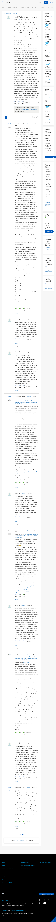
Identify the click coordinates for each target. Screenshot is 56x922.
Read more (49, 231)
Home (3, 7)
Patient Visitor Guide (25, 871)
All (51, 16)
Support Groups (12, 7)
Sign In (51, 2)
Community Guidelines (7, 874)
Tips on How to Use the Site (48, 249)
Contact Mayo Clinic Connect (8, 882)
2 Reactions (28, 386)
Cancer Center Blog (25, 862)
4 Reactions (29, 308)
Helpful (19, 103)
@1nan (28, 654)
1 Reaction (27, 102)
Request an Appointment (47, 894)
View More (21, 834)
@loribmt (29, 123)
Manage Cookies (20, 910)
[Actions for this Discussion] (38, 102)
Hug (23, 103)
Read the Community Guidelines (48, 204)
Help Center (50, 7)
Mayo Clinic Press (24, 868)
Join (46, 2)
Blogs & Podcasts (24, 7)
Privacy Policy (13, 910)
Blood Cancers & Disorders (10, 13)
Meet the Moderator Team (8, 868)
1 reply (16, 346)
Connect (8, 2)
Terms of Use (5, 910)
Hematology (48, 105)
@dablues (23, 319)
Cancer (47, 50)
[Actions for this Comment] (37, 309)
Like (15, 103)
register (22, 840)
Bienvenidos (48, 288)
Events (34, 7)
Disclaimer (4, 877)
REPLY (16, 313)
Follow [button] (47, 25)
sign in (16, 840)
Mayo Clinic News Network (45, 862)
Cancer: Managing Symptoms (48, 21)
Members (41, 7)
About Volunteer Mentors (7, 871)
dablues (21, 19)
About (3, 862)
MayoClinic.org (5, 900)
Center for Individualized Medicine (28, 865)
